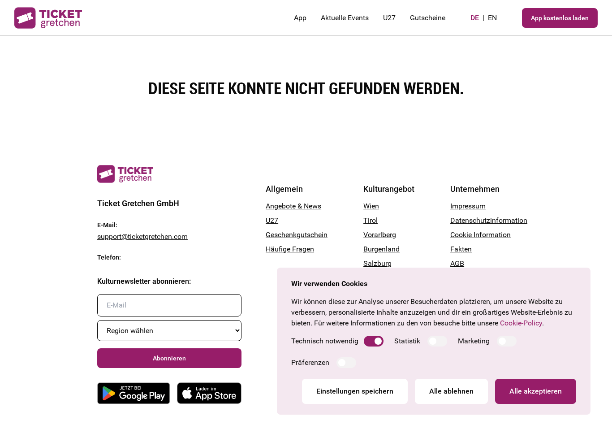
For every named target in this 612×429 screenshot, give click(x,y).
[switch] (374, 341)
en (492, 17)
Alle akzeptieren (535, 391)
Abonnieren (169, 358)
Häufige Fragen (290, 249)
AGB (457, 263)
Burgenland (381, 249)
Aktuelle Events (345, 17)
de (474, 17)
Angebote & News (293, 206)
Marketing (474, 341)
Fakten (461, 249)
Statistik (407, 341)
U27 (389, 17)
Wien (371, 206)
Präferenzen (310, 362)
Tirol (370, 220)
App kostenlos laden (560, 18)
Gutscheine (427, 17)
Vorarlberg (379, 234)
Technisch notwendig (324, 341)
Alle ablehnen (451, 391)
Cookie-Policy (521, 323)
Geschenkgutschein (297, 234)
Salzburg (377, 263)
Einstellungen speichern (354, 391)
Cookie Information (480, 234)
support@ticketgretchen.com (142, 236)
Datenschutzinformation (482, 220)
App (300, 17)
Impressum (468, 206)
